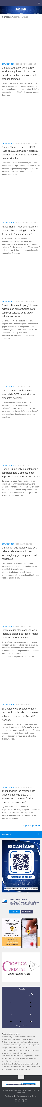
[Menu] (39, 3)
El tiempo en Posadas (22, 1026)
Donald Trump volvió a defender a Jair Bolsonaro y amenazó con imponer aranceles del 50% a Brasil (21, 473)
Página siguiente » (31, 826)
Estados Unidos (8, 64)
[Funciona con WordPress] (14, 1096)
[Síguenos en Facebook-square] (31, 834)
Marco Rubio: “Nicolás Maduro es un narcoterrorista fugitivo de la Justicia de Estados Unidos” (20, 230)
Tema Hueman (32, 1096)
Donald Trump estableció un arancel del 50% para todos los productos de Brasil (18, 394)
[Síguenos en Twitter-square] (33, 834)
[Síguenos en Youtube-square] (36, 834)
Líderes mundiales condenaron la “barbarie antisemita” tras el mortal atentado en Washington (20, 634)
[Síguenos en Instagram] (39, 834)
